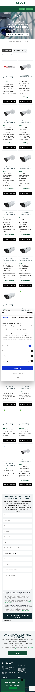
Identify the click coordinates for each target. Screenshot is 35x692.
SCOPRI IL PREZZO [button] (9, 102)
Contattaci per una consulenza (17, 34)
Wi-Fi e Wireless (21, 670)
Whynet (27, 689)
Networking (20, 671)
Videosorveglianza (22, 668)
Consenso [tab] (5, 317)
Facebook (22, 680)
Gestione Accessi (21, 669)
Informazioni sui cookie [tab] (26, 317)
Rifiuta (17, 377)
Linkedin (21, 682)
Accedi (21, 8)
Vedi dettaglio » (25, 97)
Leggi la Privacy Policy (25, 610)
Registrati (28, 8)
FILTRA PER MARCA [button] (19, 50)
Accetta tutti (17, 368)
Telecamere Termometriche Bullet (9, 77)
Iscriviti (17, 653)
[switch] (30, 351)
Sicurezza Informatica (22, 672)
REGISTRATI (13, 688)
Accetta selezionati (17, 373)
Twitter (21, 683)
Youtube (21, 684)
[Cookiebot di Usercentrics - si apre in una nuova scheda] (26, 313)
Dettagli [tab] (13, 317)
